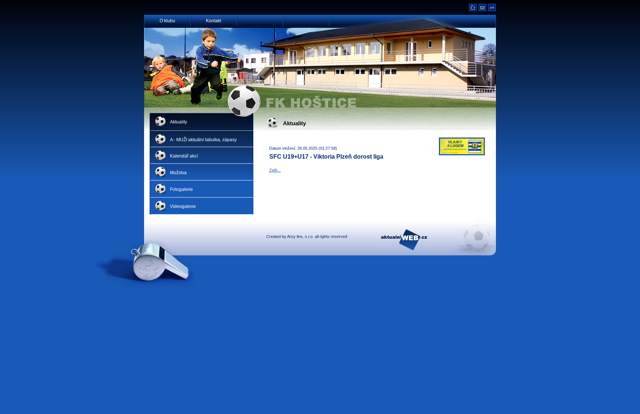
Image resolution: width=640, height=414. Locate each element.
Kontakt (213, 20)
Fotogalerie (181, 189)
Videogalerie (183, 206)
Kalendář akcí (184, 156)
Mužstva (178, 172)
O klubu (167, 20)
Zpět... (275, 170)
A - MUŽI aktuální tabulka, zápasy (203, 139)
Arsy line (295, 236)
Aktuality (178, 122)
